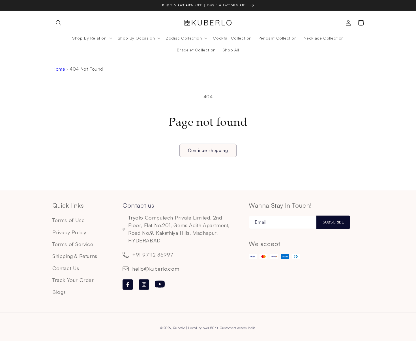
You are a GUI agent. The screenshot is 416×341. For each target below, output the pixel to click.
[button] (58, 23)
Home (58, 69)
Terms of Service (72, 244)
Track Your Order (73, 280)
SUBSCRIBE (333, 222)
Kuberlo (179, 328)
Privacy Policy (69, 232)
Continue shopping (208, 150)
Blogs (59, 292)
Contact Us (65, 268)
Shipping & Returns (74, 256)
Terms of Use (68, 220)
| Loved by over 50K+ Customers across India (221, 328)
